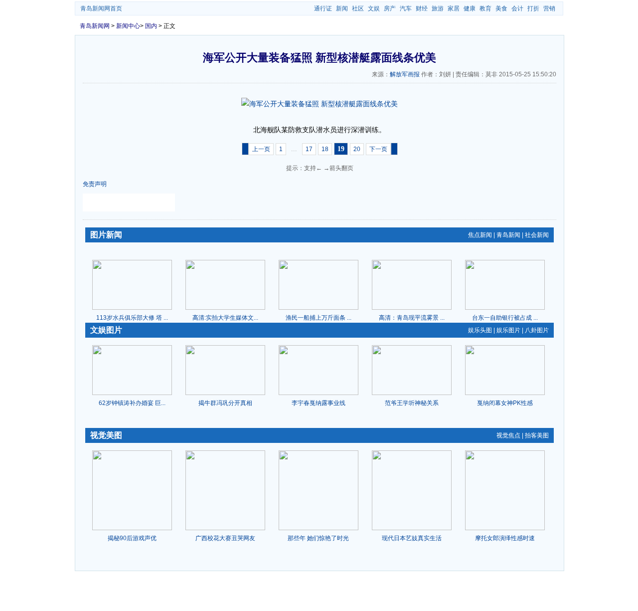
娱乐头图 (480, 330)
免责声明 (95, 184)
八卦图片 (537, 330)
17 (309, 149)
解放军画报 (405, 74)
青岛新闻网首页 (101, 8)
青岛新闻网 (95, 25)
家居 (454, 8)
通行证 (323, 8)
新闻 (342, 8)
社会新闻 (537, 234)
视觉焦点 (508, 435)
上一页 (261, 149)
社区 (358, 8)
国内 (151, 25)
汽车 (406, 8)
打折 (533, 8)
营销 (549, 8)
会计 (517, 8)
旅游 (438, 8)
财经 (422, 8)
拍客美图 (537, 435)
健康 (470, 8)
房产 (390, 8)
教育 (485, 8)
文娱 (374, 8)
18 (324, 149)
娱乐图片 (508, 330)
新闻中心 (128, 25)
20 (356, 149)
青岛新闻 (508, 234)
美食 (501, 8)
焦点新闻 (480, 234)
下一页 (378, 149)
